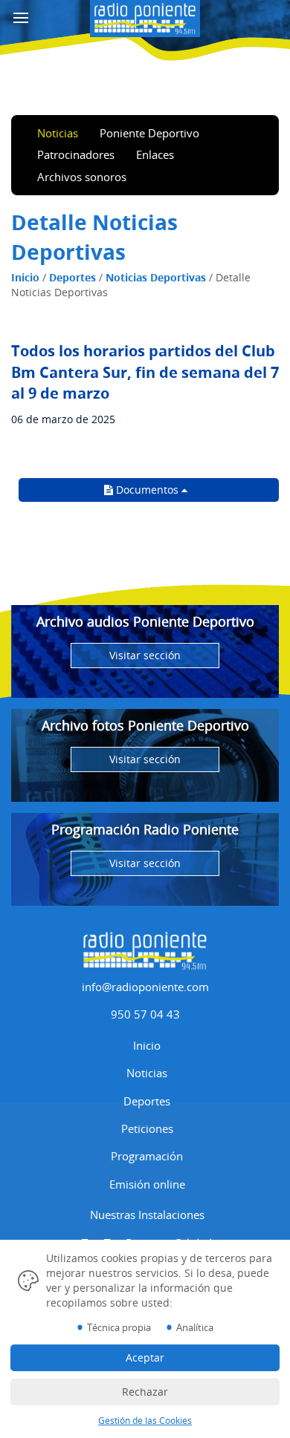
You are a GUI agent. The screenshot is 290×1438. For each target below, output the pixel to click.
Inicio (25, 277)
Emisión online (147, 1184)
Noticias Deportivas (156, 277)
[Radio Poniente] (145, 16)
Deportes (72, 277)
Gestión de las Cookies (145, 1420)
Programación (147, 1155)
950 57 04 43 (145, 1014)
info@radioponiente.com (145, 986)
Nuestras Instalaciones (147, 1214)
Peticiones (147, 1128)
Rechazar (145, 1392)
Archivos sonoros (81, 176)
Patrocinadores (76, 154)
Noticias (57, 132)
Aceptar (145, 1357)
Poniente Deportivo (149, 132)
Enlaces (155, 154)
